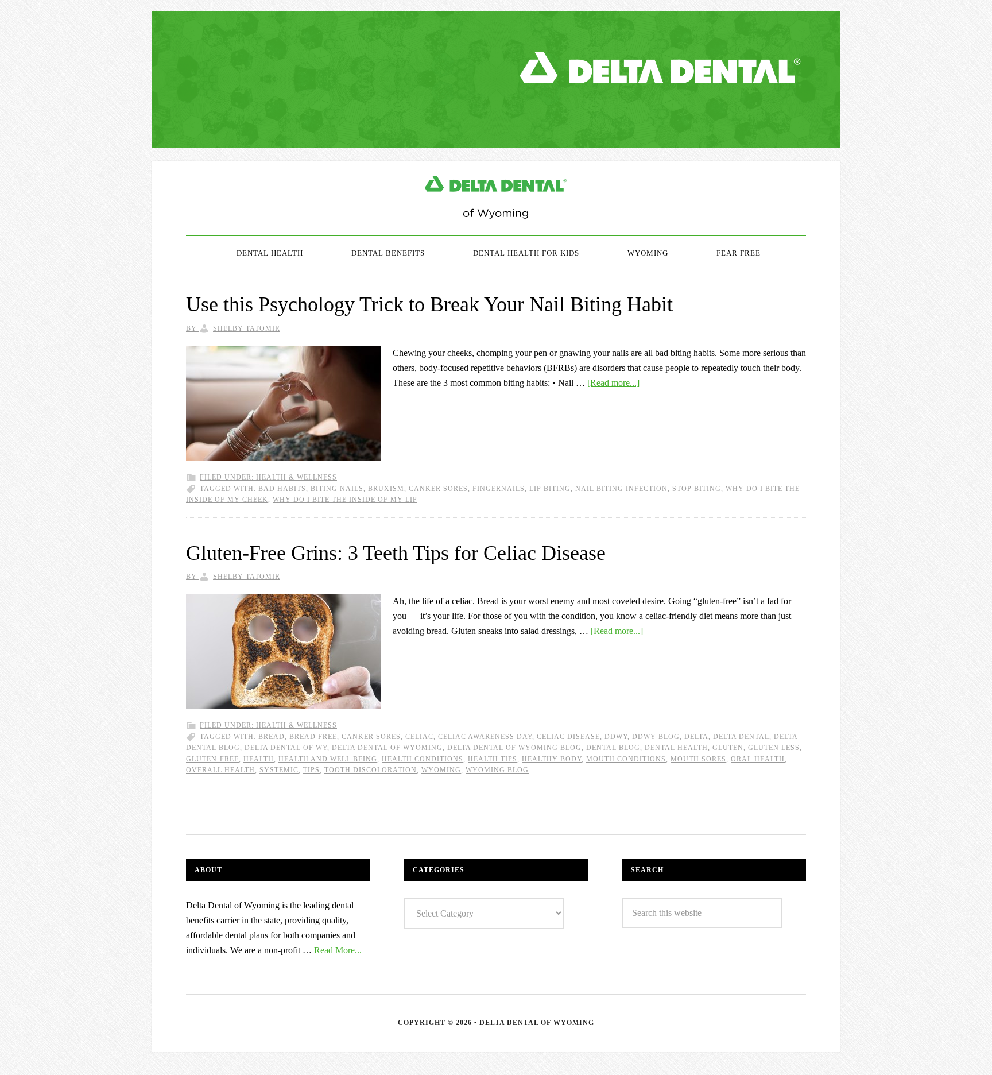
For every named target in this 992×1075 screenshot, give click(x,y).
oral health (758, 759)
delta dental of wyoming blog (514, 748)
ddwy (615, 737)
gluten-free (212, 759)
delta (696, 737)
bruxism (386, 489)
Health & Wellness (296, 477)
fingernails (498, 489)
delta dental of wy (286, 748)
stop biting (696, 489)
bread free (313, 737)
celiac (419, 737)
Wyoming (441, 770)
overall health (220, 770)
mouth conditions (626, 759)
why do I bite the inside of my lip (345, 500)
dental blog (613, 748)
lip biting (550, 489)
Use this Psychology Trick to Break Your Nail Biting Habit (429, 304)
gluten (727, 748)
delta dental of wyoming (387, 748)
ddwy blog (656, 737)
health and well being (327, 759)
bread (271, 737)
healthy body (552, 759)
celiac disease (568, 737)
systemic (279, 770)
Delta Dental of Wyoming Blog (496, 198)
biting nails (337, 489)
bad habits (282, 489)
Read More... (338, 950)
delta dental (741, 737)
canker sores (438, 489)
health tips (492, 759)
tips (311, 770)
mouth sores (698, 759)
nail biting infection (621, 489)
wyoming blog (497, 770)
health (258, 759)
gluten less (774, 748)
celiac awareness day (485, 737)
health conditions (422, 759)
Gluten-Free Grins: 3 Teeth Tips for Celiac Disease (396, 553)
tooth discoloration (370, 770)
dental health (676, 748)
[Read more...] (613, 383)
